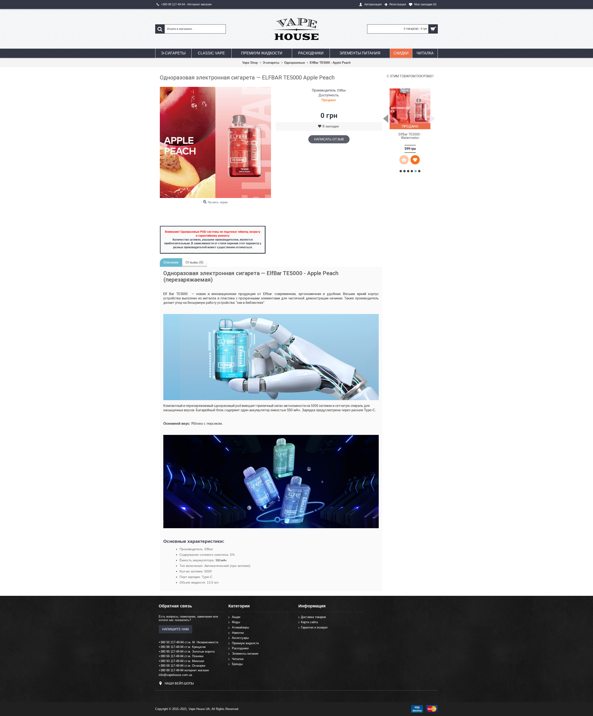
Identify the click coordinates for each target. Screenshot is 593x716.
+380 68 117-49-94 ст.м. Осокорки (182, 665)
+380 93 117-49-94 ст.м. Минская (181, 661)
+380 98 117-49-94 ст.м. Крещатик (182, 647)
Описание (171, 262)
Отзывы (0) (194, 262)
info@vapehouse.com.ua (175, 675)
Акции (236, 617)
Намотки (238, 632)
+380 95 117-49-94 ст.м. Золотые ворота (186, 651)
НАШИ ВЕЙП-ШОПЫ (179, 683)
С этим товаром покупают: (410, 76)
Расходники (240, 648)
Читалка (237, 658)
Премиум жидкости (245, 643)
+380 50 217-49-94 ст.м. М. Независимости (188, 642)
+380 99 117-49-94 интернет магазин (184, 670)
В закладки (330, 126)
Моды (236, 622)
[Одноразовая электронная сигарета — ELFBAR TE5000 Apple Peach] (215, 142)
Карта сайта (309, 622)
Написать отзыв (329, 139)
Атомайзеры (240, 627)
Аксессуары (240, 638)
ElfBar (341, 90)
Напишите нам (175, 629)
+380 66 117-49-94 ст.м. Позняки (181, 656)
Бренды (237, 664)
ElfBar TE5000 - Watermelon (410, 136)
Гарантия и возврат (314, 627)
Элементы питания (245, 653)
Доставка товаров (313, 617)
